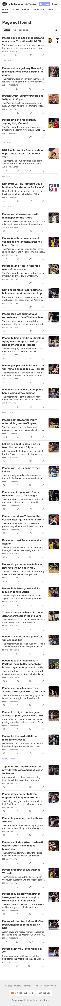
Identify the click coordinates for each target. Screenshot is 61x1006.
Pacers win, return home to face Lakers (21, 470)
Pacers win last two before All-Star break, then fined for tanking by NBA (23, 925)
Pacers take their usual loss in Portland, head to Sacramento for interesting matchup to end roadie (22, 664)
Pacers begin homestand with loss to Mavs (22, 820)
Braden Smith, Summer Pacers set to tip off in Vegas (22, 97)
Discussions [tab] (24, 30)
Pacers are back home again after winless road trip (22, 638)
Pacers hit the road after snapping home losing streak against (22, 391)
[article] (30, 46)
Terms (35, 985)
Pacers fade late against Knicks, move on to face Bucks (21, 590)
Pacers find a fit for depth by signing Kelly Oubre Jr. (19, 121)
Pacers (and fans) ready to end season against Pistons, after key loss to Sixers (22, 242)
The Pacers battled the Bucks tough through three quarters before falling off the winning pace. (23, 573)
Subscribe (44, 4)
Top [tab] (14, 30)
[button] (5, 9)
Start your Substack (23, 992)
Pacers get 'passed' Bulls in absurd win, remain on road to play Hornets (23, 367)
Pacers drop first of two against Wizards (21, 871)
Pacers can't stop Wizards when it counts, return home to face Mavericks (22, 845)
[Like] (4, 55)
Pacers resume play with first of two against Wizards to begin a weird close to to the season (21, 897)
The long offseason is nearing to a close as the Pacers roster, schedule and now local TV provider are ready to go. (23, 46)
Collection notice (48, 985)
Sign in (55, 4)
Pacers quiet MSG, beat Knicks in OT (22, 950)
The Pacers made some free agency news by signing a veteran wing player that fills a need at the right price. (23, 128)
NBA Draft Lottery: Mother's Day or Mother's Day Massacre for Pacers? (23, 185)
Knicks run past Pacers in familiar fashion (22, 542)
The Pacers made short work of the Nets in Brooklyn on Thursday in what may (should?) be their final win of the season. (23, 274)
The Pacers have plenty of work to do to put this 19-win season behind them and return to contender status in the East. (23, 223)
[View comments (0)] (17, 88)
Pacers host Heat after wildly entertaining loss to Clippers (19, 421)
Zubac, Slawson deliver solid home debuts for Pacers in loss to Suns (22, 614)
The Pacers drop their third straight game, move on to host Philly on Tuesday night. (22, 827)
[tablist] (16, 30)
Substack (16, 1000)
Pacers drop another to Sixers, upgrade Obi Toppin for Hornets (21, 796)
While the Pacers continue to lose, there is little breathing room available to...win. (22, 745)
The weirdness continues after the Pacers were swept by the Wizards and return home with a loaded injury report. (22, 854)
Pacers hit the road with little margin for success (19, 738)
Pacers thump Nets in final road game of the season (21, 267)
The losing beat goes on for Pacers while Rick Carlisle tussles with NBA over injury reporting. (22, 802)
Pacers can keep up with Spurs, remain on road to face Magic (21, 494)
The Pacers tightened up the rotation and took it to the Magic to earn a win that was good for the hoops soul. (22, 476)
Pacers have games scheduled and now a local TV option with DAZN (23, 39)
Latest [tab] (7, 30)
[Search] (56, 30)
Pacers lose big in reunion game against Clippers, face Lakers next (22, 714)
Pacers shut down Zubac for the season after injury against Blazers (23, 518)
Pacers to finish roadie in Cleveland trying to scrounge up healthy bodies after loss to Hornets (23, 341)
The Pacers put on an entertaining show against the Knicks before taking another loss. (22, 597)
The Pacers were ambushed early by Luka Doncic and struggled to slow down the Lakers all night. (22, 696)
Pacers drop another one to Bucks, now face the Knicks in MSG (22, 566)
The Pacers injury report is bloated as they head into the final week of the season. (22, 350)
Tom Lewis (14, 51)
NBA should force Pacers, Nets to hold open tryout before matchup (22, 291)
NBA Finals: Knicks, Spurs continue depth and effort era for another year (23, 153)
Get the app (44, 992)
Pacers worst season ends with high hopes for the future (20, 216)
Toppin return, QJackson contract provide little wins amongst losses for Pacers (22, 770)
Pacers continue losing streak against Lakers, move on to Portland (23, 690)
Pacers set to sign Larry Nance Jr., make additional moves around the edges (23, 71)
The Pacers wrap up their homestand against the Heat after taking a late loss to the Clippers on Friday (22, 428)
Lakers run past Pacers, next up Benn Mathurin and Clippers (21, 446)
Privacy (27, 985)
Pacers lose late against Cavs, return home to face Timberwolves (22, 315)
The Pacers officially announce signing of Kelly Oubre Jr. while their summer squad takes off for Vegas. (22, 104)
